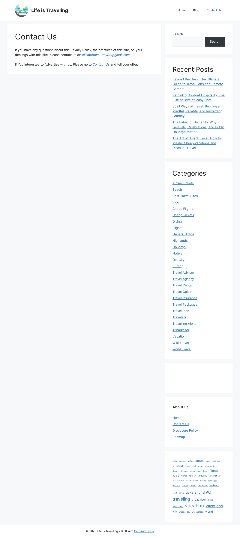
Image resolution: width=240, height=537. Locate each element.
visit (174, 511)
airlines (199, 460)
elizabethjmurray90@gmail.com (106, 55)
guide (175, 475)
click (194, 466)
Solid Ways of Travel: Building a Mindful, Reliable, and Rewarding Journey (197, 111)
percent (176, 485)
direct (175, 471)
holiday (192, 476)
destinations (211, 466)
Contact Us (214, 10)
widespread (197, 512)
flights (214, 471)
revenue (203, 485)
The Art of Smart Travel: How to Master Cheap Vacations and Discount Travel (196, 143)
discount (184, 471)
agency (182, 461)
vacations (214, 506)
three (181, 493)
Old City (178, 260)
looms (195, 481)
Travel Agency (183, 279)
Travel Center (182, 285)
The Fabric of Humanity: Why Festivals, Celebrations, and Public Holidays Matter (198, 127)
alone (208, 461)
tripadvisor (199, 499)
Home (182, 10)
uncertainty (177, 506)
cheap (177, 465)
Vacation (179, 336)
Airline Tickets (183, 183)
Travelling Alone (184, 324)
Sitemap (178, 437)
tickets (191, 492)
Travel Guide (182, 292)
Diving (177, 221)
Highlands (180, 240)
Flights (177, 228)
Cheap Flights (182, 209)
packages (212, 481)
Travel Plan (180, 311)
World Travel (181, 349)
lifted (188, 481)
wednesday (184, 512)
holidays (202, 475)
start (174, 493)
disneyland (195, 471)
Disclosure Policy (185, 430)
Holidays (179, 247)
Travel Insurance (184, 298)
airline (191, 461)
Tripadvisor (180, 330)
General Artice (183, 234)
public (193, 485)
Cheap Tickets (183, 215)
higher (184, 476)
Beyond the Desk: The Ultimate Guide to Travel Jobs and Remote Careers (197, 84)
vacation (194, 505)
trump (211, 500)
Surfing (177, 266)
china (187, 466)
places (185, 485)
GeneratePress (144, 531)
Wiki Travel (180, 343)
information (214, 476)
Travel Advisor (183, 272)
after (174, 461)
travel (205, 491)
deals (200, 466)
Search (177, 34)
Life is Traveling (49, 10)
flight (205, 471)
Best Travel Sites (185, 196)
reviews (214, 485)
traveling (181, 499)
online (203, 481)
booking (216, 461)
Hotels (177, 253)
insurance (178, 480)
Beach (177, 189)
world (209, 511)
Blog (196, 10)
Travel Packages (184, 304)
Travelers (179, 317)
